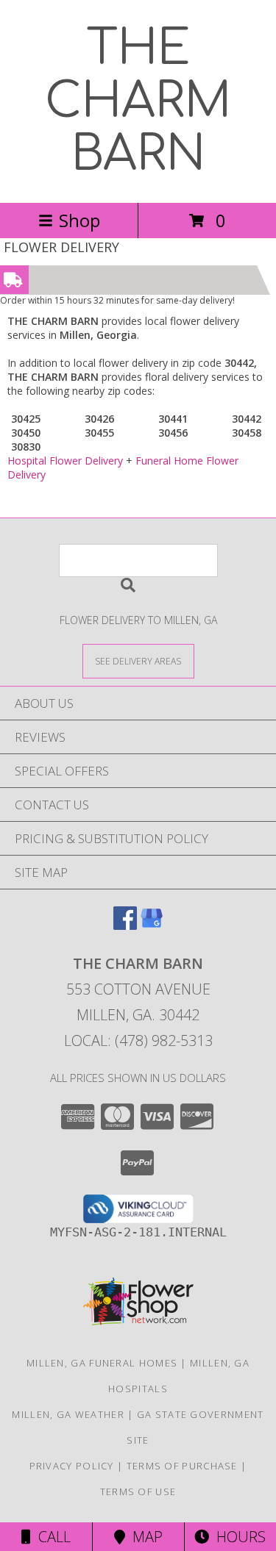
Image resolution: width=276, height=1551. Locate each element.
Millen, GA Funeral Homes (101, 1362)
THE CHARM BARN (138, 101)
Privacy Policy (71, 1465)
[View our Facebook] (125, 925)
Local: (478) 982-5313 (138, 1040)
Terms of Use (138, 1491)
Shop (79, 220)
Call (51, 1537)
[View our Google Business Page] (151, 925)
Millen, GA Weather (68, 1414)
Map (144, 1537)
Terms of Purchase (182, 1465)
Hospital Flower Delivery (65, 461)
